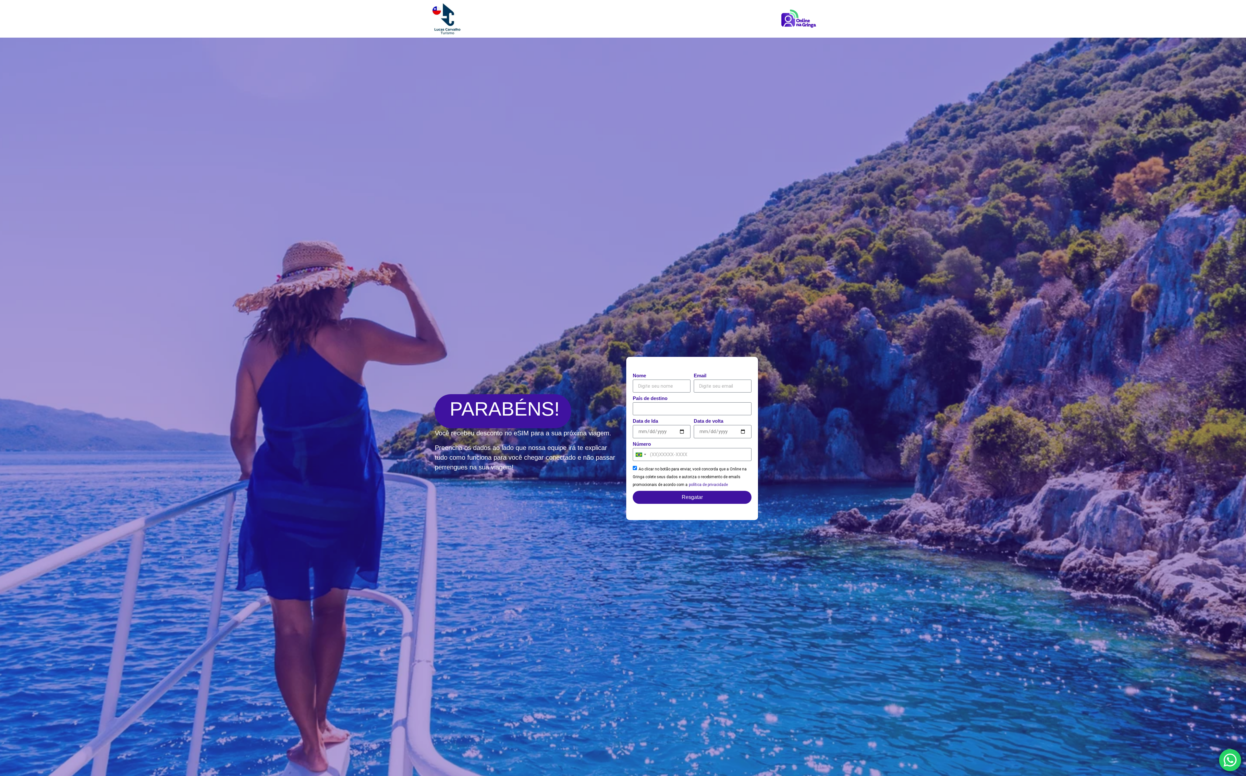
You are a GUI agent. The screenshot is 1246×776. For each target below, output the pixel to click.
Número (642, 444)
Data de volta (708, 421)
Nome (639, 375)
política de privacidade (708, 484)
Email (700, 375)
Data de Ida (645, 421)
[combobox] (640, 454)
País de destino (650, 398)
